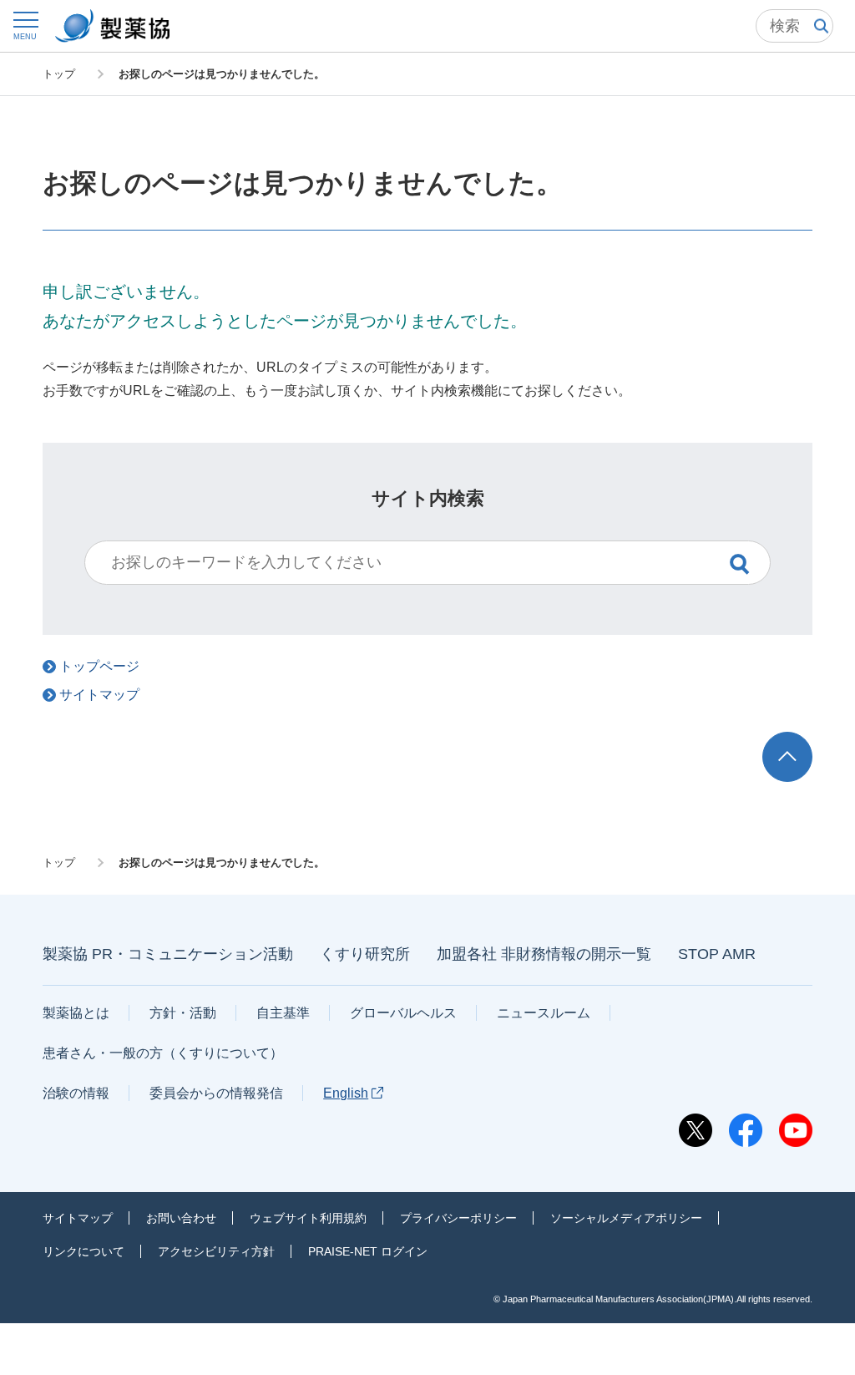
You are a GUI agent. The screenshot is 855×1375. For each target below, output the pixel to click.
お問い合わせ (181, 1218)
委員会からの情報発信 (216, 1093)
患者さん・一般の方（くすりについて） (163, 1053)
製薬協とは (76, 1013)
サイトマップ (78, 1218)
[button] (25, 25)
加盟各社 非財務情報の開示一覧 (544, 954)
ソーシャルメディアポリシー (626, 1218)
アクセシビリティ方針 (216, 1251)
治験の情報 (76, 1093)
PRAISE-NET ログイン (368, 1251)
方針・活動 (182, 1013)
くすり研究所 (365, 954)
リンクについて (83, 1251)
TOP (803, 739)
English (345, 1093)
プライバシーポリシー (458, 1218)
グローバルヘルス (403, 1013)
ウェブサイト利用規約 (308, 1218)
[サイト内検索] (794, 26)
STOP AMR (717, 954)
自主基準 (283, 1013)
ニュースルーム (543, 1013)
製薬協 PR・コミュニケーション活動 (168, 954)
